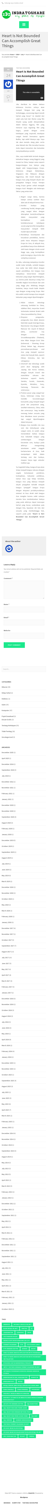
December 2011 (7, 1245)
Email (6, 617)
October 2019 (7, 846)
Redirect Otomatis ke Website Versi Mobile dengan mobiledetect (23, 1399)
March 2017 (6, 981)
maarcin (31, 1493)
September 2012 (8, 1215)
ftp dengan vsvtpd (10, 1348)
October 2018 (7, 899)
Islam (4, 705)
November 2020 (7, 811)
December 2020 (7, 805)
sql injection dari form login (15, 1408)
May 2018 (5, 905)
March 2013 (6, 1186)
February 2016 (7, 1051)
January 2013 (6, 1198)
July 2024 (5, 776)
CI (31, 1328)
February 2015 (7, 1121)
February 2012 (7, 1239)
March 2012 (6, 1233)
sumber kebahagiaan (24, 1420)
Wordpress (24, 1497)
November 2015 (7, 1069)
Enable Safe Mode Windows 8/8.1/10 (16, 1340)
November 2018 (7, 893)
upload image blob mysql (13, 1428)
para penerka (22, 1389)
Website (7, 630)
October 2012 (7, 1209)
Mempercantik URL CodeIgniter (15, 1377)
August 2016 (6, 1016)
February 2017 (7, 987)
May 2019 (5, 875)
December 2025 (7, 752)
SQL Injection (32, 1404)
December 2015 (7, 1063)
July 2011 (5, 1268)
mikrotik (34, 1377)
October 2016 (7, 1010)
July (22, 54)
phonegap (36, 1389)
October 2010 (7, 1309)
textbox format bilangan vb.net (16, 1424)
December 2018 (7, 887)
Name (6, 604)
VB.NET (22, 1436)
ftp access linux (33, 1344)
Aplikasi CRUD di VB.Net (22, 1324)
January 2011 (6, 1303)
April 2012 (5, 1227)
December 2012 (7, 1203)
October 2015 (7, 1075)
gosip (33, 1348)
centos (24, 1328)
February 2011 (7, 1297)
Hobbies (5, 699)
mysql (20, 1381)
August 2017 (6, 952)
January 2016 (6, 1057)
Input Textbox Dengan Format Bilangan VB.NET (21, 1367)
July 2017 (5, 957)
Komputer (5, 710)
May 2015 (5, 1104)
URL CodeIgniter (9, 1436)
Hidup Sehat (6, 693)
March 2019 (6, 881)
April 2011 (5, 1286)
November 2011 (7, 1250)
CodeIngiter (8, 1332)
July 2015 (5, 1092)
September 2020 (8, 817)
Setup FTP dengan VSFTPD (13, 1404)
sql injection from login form (15, 1416)
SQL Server (7, 1420)
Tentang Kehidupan (23, 68)
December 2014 (7, 1133)
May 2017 (5, 969)
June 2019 (5, 870)
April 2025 (5, 758)
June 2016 (5, 1028)
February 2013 (7, 1192)
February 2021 (7, 793)
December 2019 (7, 840)
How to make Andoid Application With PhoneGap (22, 1352)
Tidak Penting (7, 731)
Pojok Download (8, 716)
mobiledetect (8, 1381)
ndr (8, 91)
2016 (17, 54)
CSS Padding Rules (10, 1336)
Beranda (7, 1503)
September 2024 (8, 770)
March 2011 (6, 1291)
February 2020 (7, 828)
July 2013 (5, 1168)
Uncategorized (7, 737)
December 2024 (7, 764)
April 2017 (5, 975)
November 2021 (7, 788)
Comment (8, 578)
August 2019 (6, 858)
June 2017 (5, 963)
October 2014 (7, 1145)
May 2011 (5, 1280)
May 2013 (5, 1174)
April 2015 (5, 1110)
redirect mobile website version (16, 1393)
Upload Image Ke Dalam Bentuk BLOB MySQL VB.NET (22, 1432)
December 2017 (7, 928)
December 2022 (7, 782)
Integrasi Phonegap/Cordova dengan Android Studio (21, 1372)
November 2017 (7, 934)
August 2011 (6, 1262)
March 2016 (6, 1045)
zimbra (31, 1436)
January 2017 (6, 993)
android (6, 1324)
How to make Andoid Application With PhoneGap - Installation (22, 1358)
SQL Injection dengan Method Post (17, 1412)
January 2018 (6, 922)
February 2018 (7, 916)
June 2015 (5, 1098)
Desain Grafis (6, 719)
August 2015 (6, 1086)
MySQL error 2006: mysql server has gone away (21, 1385)
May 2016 (5, 1034)
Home (12, 54)
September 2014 (8, 1151)
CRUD (29, 1332)
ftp (21, 1344)
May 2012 (5, 1221)
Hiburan (4, 687)
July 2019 (5, 864)
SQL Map (34, 1416)
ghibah (24, 1348)
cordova (20, 1332)
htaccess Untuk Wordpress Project (17, 1363)
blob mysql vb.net (10, 1328)
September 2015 (8, 1081)
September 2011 (8, 1256)
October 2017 (7, 940)
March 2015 (6, 1116)
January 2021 (6, 799)
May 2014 (5, 1163)
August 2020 (6, 823)
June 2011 (5, 1274)
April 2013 (5, 1180)
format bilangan (9, 1344)
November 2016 (7, 1004)
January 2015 (6, 1127)
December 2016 (7, 999)
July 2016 (5, 1022)
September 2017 (8, 946)
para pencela (8, 1389)
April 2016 (5, 1039)
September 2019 (8, 852)
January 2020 (6, 834)
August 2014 (6, 1157)
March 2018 (6, 911)
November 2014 (7, 1139)
